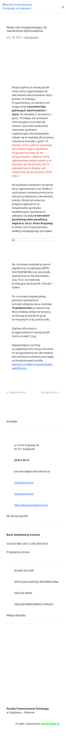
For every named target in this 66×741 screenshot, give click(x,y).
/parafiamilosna (23, 482)
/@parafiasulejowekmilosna (31, 505)
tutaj (33, 336)
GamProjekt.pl (50, 723)
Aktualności (31, 37)
